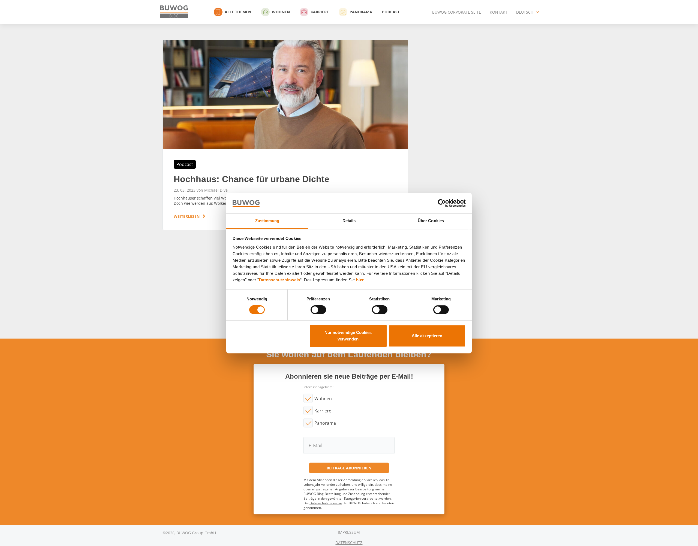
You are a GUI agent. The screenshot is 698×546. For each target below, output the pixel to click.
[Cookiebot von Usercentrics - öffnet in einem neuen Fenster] (442, 203)
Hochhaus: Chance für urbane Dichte (285, 135)
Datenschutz (348, 542)
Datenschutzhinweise (325, 503)
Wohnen (281, 11)
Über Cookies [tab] (431, 221)
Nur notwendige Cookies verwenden (348, 335)
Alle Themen (238, 11)
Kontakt (498, 12)
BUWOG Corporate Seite (456, 12)
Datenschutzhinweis (279, 279)
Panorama (361, 11)
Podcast (391, 11)
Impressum (349, 532)
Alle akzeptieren (427, 335)
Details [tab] (349, 221)
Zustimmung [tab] (267, 221)
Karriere (320, 11)
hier (360, 279)
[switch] (318, 309)
